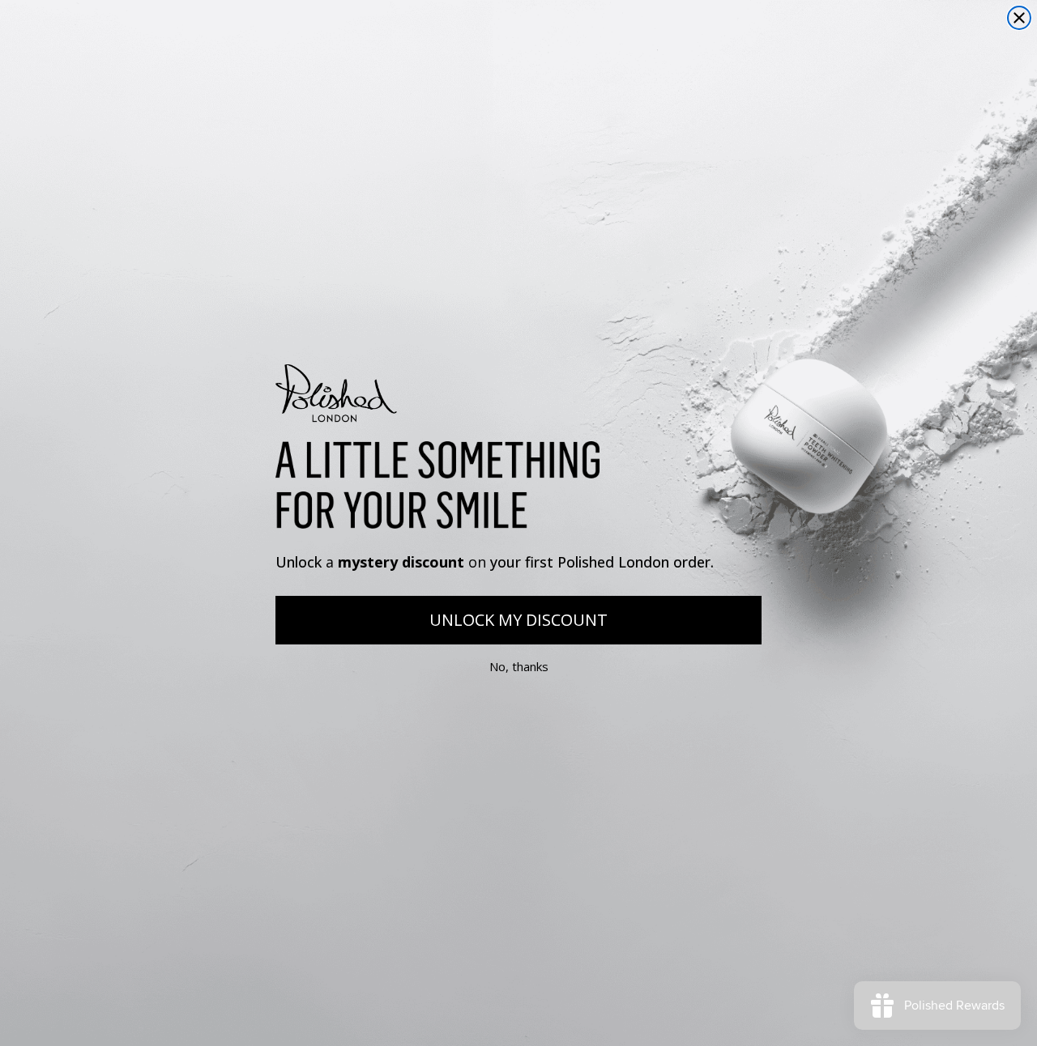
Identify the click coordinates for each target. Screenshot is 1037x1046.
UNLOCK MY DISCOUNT (518, 620)
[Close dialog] (1019, 17)
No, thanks (518, 667)
